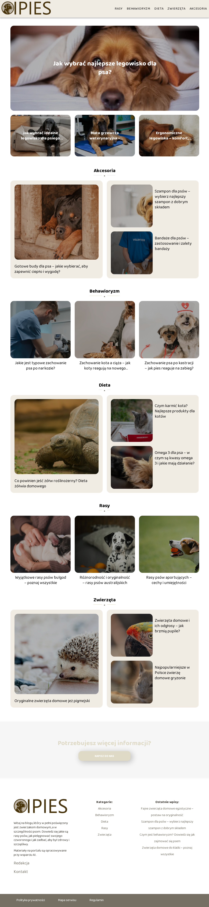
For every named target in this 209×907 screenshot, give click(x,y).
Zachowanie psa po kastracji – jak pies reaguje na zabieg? (169, 365)
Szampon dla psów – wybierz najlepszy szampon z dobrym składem (172, 199)
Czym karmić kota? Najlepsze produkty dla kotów (175, 411)
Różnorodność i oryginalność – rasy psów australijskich (105, 580)
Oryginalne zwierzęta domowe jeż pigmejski (52, 700)
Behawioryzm (138, 8)
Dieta (159, 8)
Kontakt (21, 871)
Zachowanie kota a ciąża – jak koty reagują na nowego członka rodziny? (104, 365)
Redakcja (21, 863)
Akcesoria (198, 8)
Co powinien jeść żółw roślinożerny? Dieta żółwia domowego (50, 483)
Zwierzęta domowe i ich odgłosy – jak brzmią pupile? (172, 626)
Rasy (119, 8)
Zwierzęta (176, 8)
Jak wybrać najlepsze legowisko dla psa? (105, 68)
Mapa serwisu (67, 900)
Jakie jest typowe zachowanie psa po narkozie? (40, 365)
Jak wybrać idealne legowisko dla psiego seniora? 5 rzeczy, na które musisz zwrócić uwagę (40, 135)
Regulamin (96, 900)
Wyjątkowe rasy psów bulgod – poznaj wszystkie (40, 580)
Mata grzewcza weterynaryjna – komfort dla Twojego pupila (105, 135)
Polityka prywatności (30, 900)
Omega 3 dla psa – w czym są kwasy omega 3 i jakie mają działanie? (175, 458)
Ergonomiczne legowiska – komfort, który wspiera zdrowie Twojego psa (169, 135)
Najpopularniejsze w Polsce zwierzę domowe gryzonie (172, 673)
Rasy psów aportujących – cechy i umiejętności (169, 580)
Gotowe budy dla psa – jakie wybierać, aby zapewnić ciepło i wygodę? (51, 269)
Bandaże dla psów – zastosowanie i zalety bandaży (173, 243)
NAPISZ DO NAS (104, 756)
